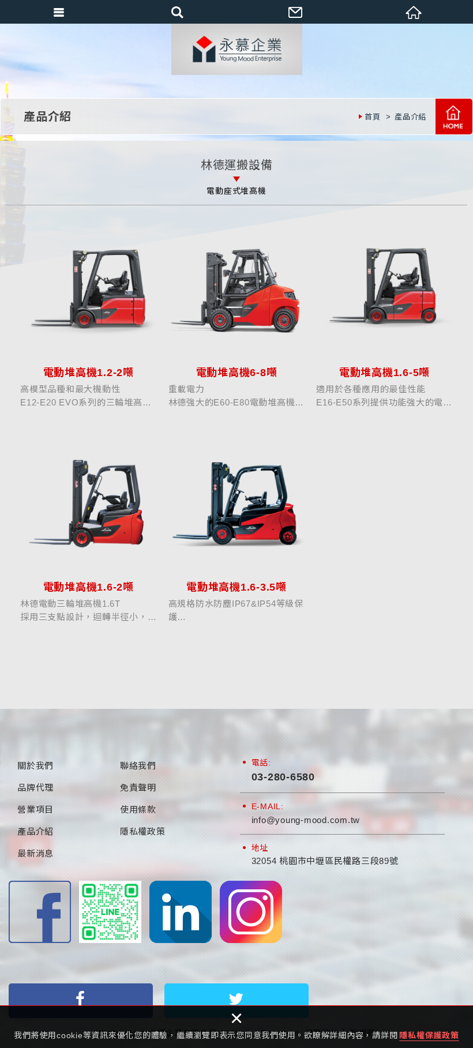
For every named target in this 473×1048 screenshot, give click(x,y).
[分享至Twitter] (236, 1000)
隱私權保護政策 (429, 1035)
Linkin (180, 912)
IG (251, 912)
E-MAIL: (267, 806)
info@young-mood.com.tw (306, 820)
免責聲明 (138, 787)
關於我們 (35, 766)
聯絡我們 (138, 766)
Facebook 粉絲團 (40, 912)
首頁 (454, 116)
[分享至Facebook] (81, 1000)
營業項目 (35, 809)
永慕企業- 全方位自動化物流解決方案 (236, 49)
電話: (261, 762)
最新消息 (35, 853)
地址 (260, 847)
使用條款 (138, 809)
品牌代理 (35, 787)
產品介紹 (35, 831)
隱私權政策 (143, 831)
